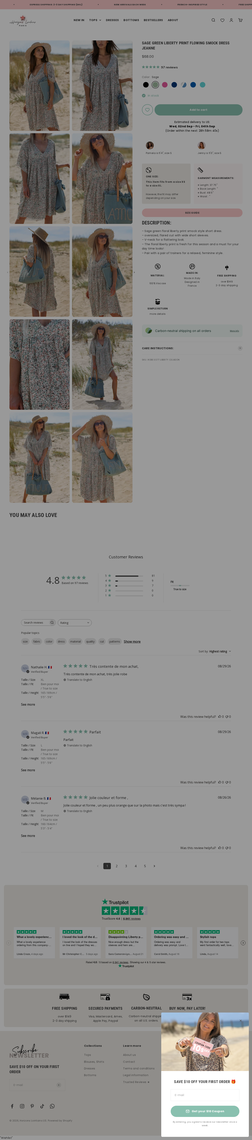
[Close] (241, 1021)
